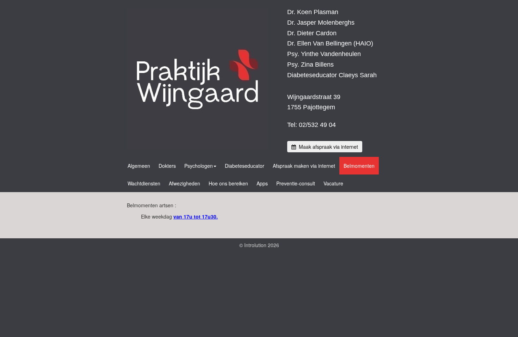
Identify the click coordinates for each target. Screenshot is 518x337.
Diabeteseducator (244, 165)
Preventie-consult (295, 183)
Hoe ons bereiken (228, 183)
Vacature (333, 183)
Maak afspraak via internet (327, 146)
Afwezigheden (184, 183)
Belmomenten (359, 165)
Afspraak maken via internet (304, 165)
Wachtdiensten (144, 183)
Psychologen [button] (198, 165)
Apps (262, 183)
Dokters (167, 165)
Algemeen (139, 165)
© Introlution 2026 (259, 245)
